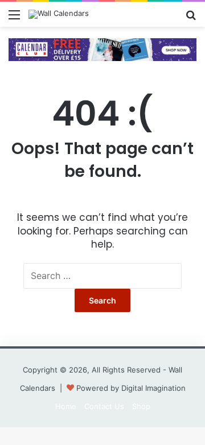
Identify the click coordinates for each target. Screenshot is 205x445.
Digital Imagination (153, 388)
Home (65, 406)
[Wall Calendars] (58, 14)
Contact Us (104, 406)
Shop (141, 406)
